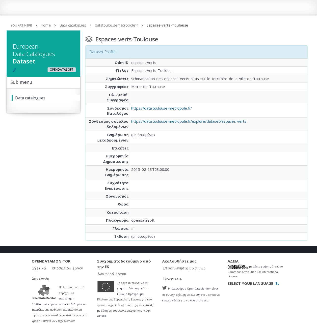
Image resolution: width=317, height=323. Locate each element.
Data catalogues (72, 25)
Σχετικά (39, 267)
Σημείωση (40, 278)
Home (46, 25)
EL (277, 283)
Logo (44, 292)
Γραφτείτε (172, 278)
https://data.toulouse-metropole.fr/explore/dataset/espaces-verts (188, 121)
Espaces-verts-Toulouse (167, 25)
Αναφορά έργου (112, 273)
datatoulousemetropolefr (116, 25)
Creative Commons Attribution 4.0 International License (255, 271)
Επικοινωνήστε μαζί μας (184, 267)
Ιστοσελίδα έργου (67, 267)
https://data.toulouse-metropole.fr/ (161, 108)
